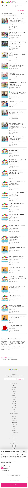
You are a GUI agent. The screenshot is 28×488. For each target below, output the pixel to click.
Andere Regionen (14, 413)
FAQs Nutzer (14, 420)
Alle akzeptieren (14, 484)
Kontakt (14, 418)
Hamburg (14, 389)
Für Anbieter (14, 424)
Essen (14, 399)
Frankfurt (14, 391)
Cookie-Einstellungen (14, 439)
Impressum (14, 441)
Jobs (14, 426)
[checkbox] (5, 466)
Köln (14, 393)
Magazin (14, 430)
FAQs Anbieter (14, 422)
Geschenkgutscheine (14, 432)
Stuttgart (14, 397)
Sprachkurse (9, 357)
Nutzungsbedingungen (14, 435)
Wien (14, 409)
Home (2, 357)
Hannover (14, 401)
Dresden (14, 405)
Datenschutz (14, 437)
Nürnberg (14, 407)
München (14, 387)
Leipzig (14, 403)
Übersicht (24, 451)
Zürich (14, 411)
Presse (14, 428)
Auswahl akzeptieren (14, 480)
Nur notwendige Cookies (14, 475)
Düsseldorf (14, 395)
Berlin (14, 385)
